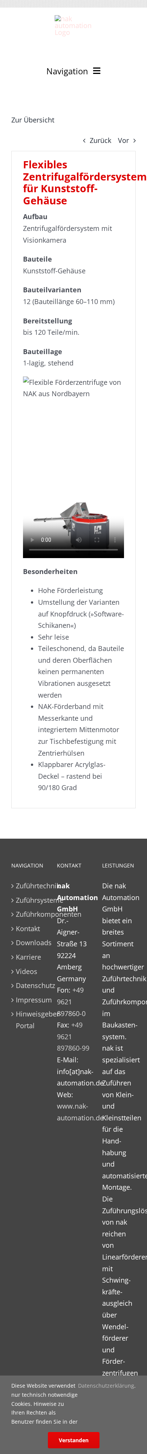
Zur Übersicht (32, 119)
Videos (26, 971)
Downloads (28, 942)
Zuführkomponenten (28, 914)
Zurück (100, 140)
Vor (123, 140)
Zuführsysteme (28, 900)
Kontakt (28, 928)
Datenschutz (28, 985)
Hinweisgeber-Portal (28, 1019)
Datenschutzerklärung (106, 1385)
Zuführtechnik (28, 885)
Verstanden (74, 1440)
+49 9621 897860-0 (71, 1001)
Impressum (28, 999)
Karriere (28, 956)
